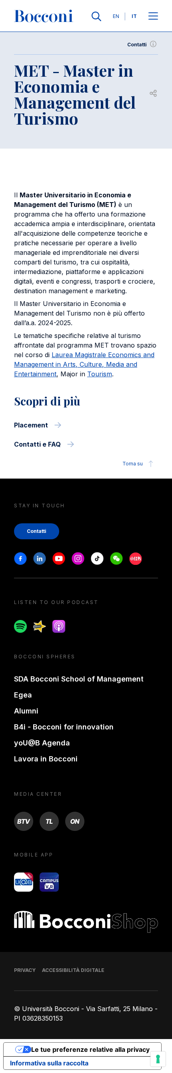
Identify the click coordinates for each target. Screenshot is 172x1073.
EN (116, 16)
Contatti (137, 45)
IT (134, 16)
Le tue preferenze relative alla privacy (90, 1049)
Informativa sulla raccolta (49, 1063)
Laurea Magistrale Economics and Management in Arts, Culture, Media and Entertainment (84, 364)
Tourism (99, 374)
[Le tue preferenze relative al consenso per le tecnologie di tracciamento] (158, 1059)
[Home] (43, 16)
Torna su (132, 464)
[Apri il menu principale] (153, 16)
